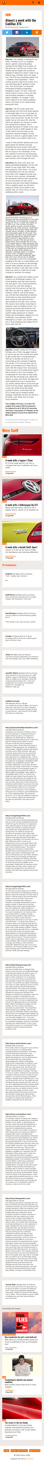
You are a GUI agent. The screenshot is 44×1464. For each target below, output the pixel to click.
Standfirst (29, 1459)
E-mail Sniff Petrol (19, 1450)
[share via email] (37, 32)
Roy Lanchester (11, 1334)
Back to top (35, 1450)
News (4, 1334)
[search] (29, 2)
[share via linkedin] (27, 32)
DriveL (8, 15)
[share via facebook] (17, 32)
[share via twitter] (7, 32)
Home (6, 1450)
